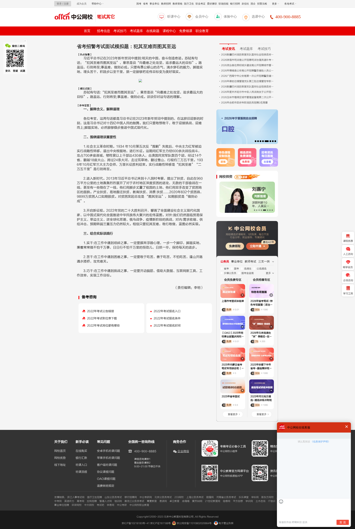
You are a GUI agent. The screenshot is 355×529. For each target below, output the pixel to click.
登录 (59, 3)
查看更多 (233, 414)
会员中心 (201, 16)
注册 (66, 3)
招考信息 (103, 31)
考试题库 (136, 31)
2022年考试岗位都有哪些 (103, 325)
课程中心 (169, 31)
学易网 (110, 505)
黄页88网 (197, 501)
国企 (253, 3)
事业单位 (154, 3)
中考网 (58, 501)
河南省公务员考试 (226, 497)
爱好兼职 (212, 3)
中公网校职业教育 (139, 505)
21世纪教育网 (212, 501)
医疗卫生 (189, 3)
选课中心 (258, 16)
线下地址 (60, 465)
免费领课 (185, 31)
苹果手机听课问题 (108, 458)
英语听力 (69, 501)
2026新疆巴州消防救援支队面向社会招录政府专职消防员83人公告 (247, 54)
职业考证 (200, 3)
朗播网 (210, 497)
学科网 (255, 497)
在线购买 (81, 451)
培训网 (118, 501)
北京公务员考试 (163, 497)
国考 (138, 3)
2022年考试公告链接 (100, 311)
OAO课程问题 (106, 478)
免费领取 (235, 246)
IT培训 (271, 501)
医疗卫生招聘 (94, 497)
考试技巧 (120, 31)
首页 (87, 31)
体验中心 (230, 16)
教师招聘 (166, 3)
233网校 (179, 497)
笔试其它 (106, 16)
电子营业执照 (225, 523)
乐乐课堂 (244, 497)
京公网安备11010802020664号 (194, 523)
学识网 (249, 501)
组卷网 (226, 501)
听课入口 (81, 465)
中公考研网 (145, 497)
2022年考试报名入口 (167, 311)
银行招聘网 (130, 497)
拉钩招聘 (92, 501)
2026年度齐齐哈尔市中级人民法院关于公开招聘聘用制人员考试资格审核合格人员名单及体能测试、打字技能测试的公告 (247, 91)
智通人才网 (105, 501)
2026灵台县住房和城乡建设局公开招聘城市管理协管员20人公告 (247, 65)
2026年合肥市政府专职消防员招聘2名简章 (244, 102)
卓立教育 (174, 501)
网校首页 (60, 451)
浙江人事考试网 (75, 497)
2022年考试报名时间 (167, 325)
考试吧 (100, 505)
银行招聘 (235, 3)
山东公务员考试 (113, 497)
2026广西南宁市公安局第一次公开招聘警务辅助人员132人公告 (247, 75)
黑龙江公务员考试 (134, 501)
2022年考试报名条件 (167, 318)
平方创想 (238, 501)
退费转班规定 (105, 485)
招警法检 (262, 3)
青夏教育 (152, 501)
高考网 (80, 501)
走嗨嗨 (185, 501)
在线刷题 (152, 31)
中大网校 (89, 505)
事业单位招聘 (61, 505)
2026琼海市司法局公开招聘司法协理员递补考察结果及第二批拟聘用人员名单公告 (247, 59)
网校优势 (60, 458)
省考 (145, 3)
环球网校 (77, 505)
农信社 (245, 3)
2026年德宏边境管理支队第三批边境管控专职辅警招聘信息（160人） (247, 81)
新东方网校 (267, 497)
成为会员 (81, 3)
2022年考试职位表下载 (102, 318)
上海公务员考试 (195, 497)
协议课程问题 (105, 472)
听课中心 (173, 16)
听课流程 (81, 472)
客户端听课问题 (107, 465)
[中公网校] (73, 16)
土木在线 (260, 501)
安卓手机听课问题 (108, 451)
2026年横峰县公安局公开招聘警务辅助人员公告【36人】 (247, 70)
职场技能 (223, 3)
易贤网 (163, 501)
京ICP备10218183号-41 (136, 523)
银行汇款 (81, 458)
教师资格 (177, 3)
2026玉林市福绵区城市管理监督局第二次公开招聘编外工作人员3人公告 (247, 97)
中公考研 (122, 505)
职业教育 (202, 31)
